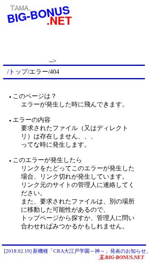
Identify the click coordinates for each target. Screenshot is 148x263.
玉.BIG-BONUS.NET (121, 257)
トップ (18, 71)
